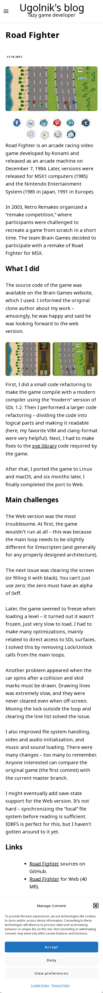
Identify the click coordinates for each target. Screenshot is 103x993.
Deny (52, 960)
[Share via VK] (30, 121)
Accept (51, 947)
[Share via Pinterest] (57, 121)
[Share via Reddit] (58, 132)
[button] (95, 905)
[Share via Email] (71, 132)
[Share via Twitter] (44, 121)
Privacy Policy (61, 985)
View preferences (51, 973)
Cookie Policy (40, 985)
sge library (44, 446)
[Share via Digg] (31, 132)
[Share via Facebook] (17, 121)
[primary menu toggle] (6, 11)
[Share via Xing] (45, 132)
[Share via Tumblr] (86, 121)
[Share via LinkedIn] (70, 121)
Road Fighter (44, 863)
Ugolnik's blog (51, 7)
